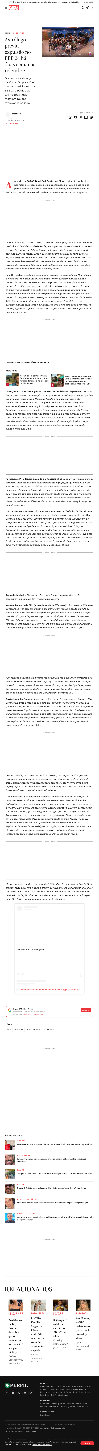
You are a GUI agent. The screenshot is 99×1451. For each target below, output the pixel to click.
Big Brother (18, 33)
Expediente (45, 1415)
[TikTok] (30, 1392)
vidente (49, 1030)
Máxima (67, 1392)
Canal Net (44, 1403)
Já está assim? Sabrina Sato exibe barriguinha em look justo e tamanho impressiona (54, 1144)
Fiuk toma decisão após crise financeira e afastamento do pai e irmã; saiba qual (52, 1202)
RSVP (53, 1395)
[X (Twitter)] (18, 1392)
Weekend (81, 1406)
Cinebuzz (44, 1389)
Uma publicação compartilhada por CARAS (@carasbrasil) (49, 989)
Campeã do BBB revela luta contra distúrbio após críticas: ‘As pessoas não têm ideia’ (55, 1173)
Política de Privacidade (42, 1444)
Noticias (44, 1406)
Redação (16, 114)
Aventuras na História (60, 1386)
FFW (62, 1389)
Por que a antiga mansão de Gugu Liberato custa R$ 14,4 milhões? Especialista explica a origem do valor (55, 1218)
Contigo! (54, 1389)
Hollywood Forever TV (76, 1389)
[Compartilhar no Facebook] (75, 117)
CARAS (88, 1386)
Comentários (13, 123)
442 (88, 1406)
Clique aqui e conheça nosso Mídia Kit (20, 1431)
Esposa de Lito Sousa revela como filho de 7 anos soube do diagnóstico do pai (51, 1188)
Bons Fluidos (77, 1386)
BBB (9, 1030)
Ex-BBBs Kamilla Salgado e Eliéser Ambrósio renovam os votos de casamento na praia (37, 1334)
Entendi (87, 1443)
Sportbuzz (44, 1395)
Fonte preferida (38, 1014)
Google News (27, 1014)
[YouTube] (24, 1392)
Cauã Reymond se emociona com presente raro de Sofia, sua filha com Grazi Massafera (51, 1160)
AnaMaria (44, 1386)
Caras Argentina (58, 1403)
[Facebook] (13, 1392)
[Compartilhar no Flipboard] (86, 117)
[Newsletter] (87, 7)
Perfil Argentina (67, 1406)
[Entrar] (92, 7)
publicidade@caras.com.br (53, 1428)
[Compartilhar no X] (81, 117)
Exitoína (70, 1403)
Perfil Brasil (78, 1392)
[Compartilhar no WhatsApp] (70, 117)
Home (7, 33)
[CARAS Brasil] (14, 7)
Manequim (58, 1392)
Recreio (88, 1392)
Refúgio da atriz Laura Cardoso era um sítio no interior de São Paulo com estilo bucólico (47, 2)
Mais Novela (45, 1392)
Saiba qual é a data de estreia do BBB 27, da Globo (60, 1328)
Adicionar (86, 1010)
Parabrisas (54, 1406)
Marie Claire (81, 1403)
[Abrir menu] (6, 7)
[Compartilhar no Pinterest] (91, 117)
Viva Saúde (63, 1395)
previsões (33, 1030)
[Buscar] (82, 7)
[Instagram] (7, 1392)
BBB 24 (19, 1030)
